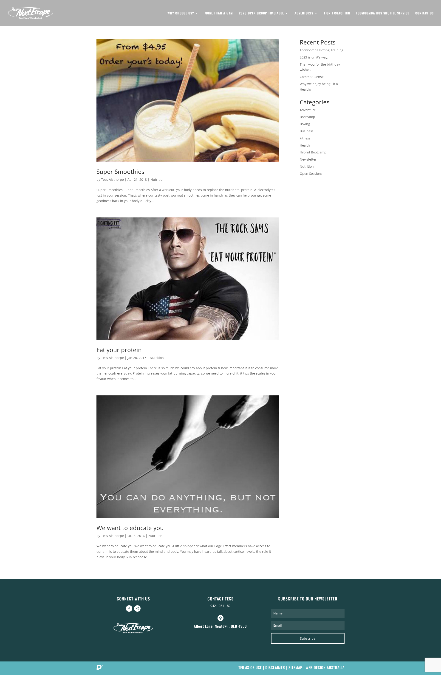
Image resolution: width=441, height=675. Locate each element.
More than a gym (219, 13)
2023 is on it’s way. (314, 57)
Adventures (303, 13)
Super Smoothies (120, 171)
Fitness (305, 138)
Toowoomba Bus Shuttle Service (382, 13)
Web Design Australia (325, 667)
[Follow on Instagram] (137, 608)
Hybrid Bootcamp (313, 152)
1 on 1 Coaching (337, 13)
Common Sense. (312, 77)
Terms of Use (250, 667)
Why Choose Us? (180, 13)
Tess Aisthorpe (112, 179)
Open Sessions (311, 173)
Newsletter (308, 159)
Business (307, 131)
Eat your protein (119, 350)
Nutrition (157, 179)
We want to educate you (130, 528)
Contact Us (424, 13)
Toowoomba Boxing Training (321, 50)
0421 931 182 (220, 605)
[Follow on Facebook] (129, 608)
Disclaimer (275, 667)
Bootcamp (307, 117)
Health (305, 145)
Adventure (308, 110)
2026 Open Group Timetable (261, 13)
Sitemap (295, 667)
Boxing (305, 124)
